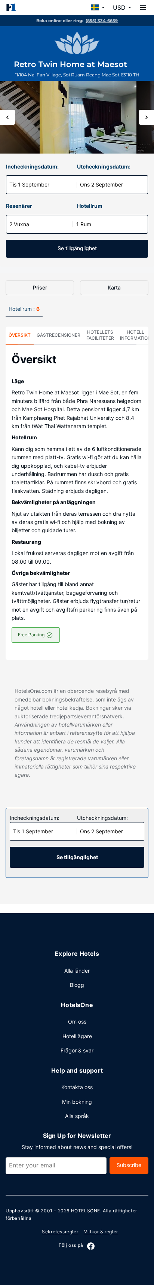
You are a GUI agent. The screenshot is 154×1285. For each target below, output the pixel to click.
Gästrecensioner (58, 335)
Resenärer (19, 206)
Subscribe (129, 1165)
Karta (114, 287)
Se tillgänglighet (77, 248)
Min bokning (77, 1101)
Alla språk (77, 1116)
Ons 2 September (101, 184)
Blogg (77, 985)
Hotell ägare (77, 1036)
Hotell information (135, 335)
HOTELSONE (85, 1210)
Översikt (20, 335)
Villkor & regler (101, 1231)
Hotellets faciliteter (100, 335)
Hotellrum (89, 206)
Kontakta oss (77, 1087)
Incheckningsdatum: (32, 166)
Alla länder (77, 970)
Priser (40, 287)
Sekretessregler (60, 1231)
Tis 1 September (29, 184)
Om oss (77, 1021)
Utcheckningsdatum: (103, 166)
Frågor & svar (77, 1050)
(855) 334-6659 (102, 20)
